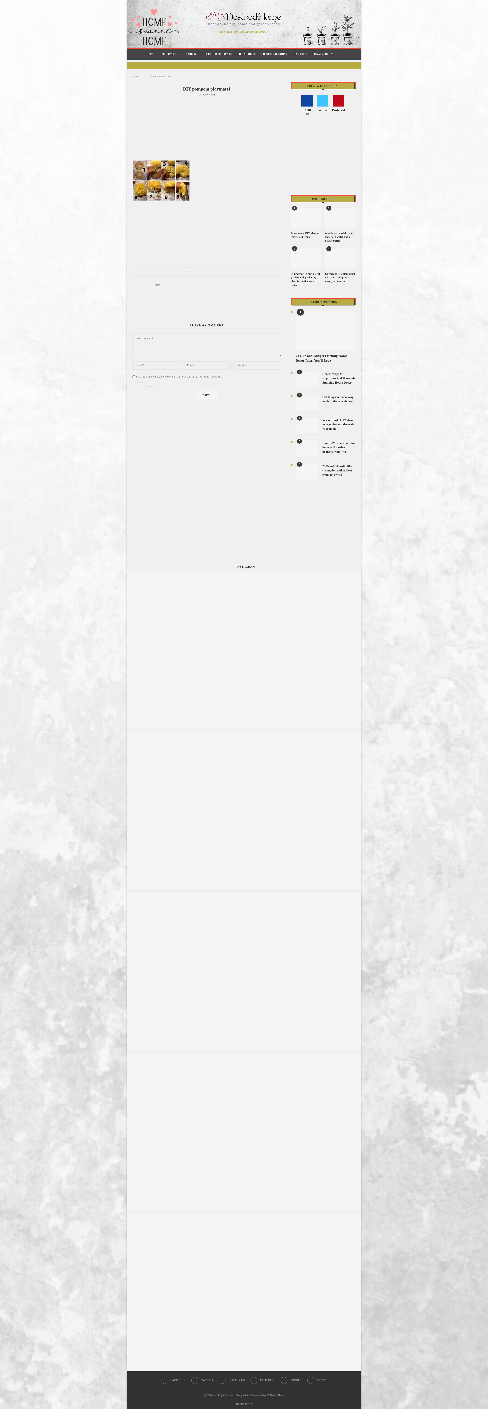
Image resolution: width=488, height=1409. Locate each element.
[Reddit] (257, 39)
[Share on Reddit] (211, 272)
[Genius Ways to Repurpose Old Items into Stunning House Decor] (307, 379)
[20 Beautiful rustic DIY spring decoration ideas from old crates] (307, 471)
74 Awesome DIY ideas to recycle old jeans (305, 235)
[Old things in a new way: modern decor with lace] (307, 402)
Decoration (169, 54)
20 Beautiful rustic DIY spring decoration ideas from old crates (337, 470)
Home (135, 76)
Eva (213, 94)
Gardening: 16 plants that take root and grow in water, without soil (340, 278)
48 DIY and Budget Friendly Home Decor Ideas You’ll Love (321, 358)
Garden (191, 54)
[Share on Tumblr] (207, 272)
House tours (247, 54)
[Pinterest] (247, 39)
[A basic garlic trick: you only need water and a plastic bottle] (340, 218)
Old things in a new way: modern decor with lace (338, 399)
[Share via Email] (222, 272)
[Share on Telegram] (215, 272)
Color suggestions (274, 54)
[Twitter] (236, 39)
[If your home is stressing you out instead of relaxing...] (244, 734)
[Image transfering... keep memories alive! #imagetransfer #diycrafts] (244, 1056)
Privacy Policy (323, 54)
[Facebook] (231, 39)
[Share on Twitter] (200, 272)
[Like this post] (192, 272)
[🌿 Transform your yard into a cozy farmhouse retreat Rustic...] (244, 895)
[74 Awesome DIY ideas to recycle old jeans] (306, 218)
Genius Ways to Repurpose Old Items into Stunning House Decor (339, 378)
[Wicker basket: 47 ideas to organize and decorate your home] (307, 425)
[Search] (338, 54)
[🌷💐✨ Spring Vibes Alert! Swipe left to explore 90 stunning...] (244, 1216)
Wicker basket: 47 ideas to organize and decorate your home (338, 424)
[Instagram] (241, 39)
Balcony (301, 54)
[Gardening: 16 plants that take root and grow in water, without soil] (340, 259)
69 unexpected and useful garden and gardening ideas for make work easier (305, 280)
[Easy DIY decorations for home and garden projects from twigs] (307, 448)
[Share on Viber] (218, 272)
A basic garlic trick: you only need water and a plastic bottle (339, 237)
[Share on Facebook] (197, 272)
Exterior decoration (219, 54)
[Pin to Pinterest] (204, 272)
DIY (150, 54)
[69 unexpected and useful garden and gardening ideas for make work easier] (306, 259)
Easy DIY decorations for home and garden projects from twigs (338, 447)
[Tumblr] (252, 39)
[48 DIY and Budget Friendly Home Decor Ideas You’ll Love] (326, 331)
